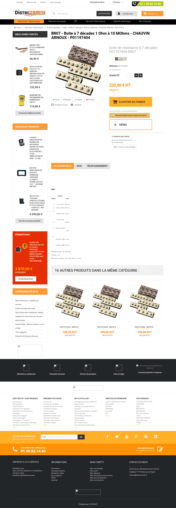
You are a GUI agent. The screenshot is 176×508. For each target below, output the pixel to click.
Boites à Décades (19, 418)
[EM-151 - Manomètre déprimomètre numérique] (21, 100)
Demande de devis (97, 2)
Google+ (79, 99)
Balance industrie (50, 413)
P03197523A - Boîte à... (70, 327)
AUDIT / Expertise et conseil (115, 402)
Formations (109, 404)
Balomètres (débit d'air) (52, 415)
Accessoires (17, 402)
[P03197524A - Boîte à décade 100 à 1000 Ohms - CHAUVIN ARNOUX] (107, 301)
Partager (67, 99)
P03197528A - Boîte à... (145, 327)
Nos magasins (56, 475)
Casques (77, 408)
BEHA (138, 406)
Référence (113, 66)
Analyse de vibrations (51, 404)
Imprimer (78, 105)
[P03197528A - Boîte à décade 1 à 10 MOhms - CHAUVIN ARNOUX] (144, 301)
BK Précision (141, 411)
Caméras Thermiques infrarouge (24, 422)
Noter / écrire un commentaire (124, 147)
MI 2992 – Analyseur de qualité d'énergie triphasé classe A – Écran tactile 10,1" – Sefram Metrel (36, 177)
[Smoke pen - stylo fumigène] (21, 50)
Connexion (127, 14)
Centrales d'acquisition (52, 420)
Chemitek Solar (141, 420)
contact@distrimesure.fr (138, 475)
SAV (106, 413)
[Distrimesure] (30, 13)
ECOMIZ (93, 504)
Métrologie (109, 408)
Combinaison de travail (82, 415)
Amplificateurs (18, 406)
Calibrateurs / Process (21, 420)
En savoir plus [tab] (63, 165)
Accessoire (48, 402)
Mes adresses (95, 473)
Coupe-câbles (79, 418)
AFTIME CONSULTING (144, 402)
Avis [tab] (79, 165)
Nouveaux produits (27, 126)
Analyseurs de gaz (50, 408)
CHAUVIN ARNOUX (143, 418)
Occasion (108, 411)
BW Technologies (142, 413)
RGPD (53, 478)
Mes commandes (96, 468)
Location (108, 406)
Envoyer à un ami (61, 105)
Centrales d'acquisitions (21, 425)
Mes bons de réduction (98, 478)
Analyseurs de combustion (53, 406)
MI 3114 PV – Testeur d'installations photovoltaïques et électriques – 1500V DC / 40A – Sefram (38, 203)
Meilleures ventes (26, 34)
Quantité (114, 75)
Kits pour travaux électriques (84, 425)
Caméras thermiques (51, 418)
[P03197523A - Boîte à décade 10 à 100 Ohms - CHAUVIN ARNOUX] (70, 301)
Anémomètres (49, 411)
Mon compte (97, 462)
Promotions (22, 234)
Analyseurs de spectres (21, 408)
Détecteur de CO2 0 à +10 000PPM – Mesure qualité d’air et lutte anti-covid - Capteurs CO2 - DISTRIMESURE (37, 74)
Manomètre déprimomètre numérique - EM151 (36, 98)
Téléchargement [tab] (97, 165)
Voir (14, 427)
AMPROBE (140, 404)
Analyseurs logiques (20, 415)
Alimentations (18, 404)
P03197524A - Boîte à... (107, 327)
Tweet (57, 99)
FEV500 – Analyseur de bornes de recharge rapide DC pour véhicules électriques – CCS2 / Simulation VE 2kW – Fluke (37, 148)
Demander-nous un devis (145, 450)
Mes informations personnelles (101, 475)
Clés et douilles (80, 413)
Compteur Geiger (50, 422)
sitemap (54, 480)
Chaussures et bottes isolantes (85, 411)
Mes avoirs (94, 471)
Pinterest (91, 99)
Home (18, 27)
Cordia (138, 422)
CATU (138, 415)
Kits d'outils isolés (81, 422)
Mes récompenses (97, 480)
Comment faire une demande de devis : (123, 111)
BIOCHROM (140, 408)
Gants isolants (79, 420)
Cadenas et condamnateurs (84, 406)
